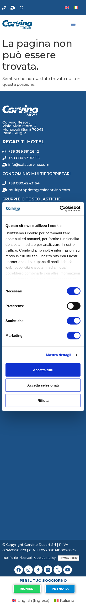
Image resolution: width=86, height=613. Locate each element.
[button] (73, 24)
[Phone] (4, 7)
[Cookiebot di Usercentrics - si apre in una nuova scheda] (61, 209)
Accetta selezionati (43, 385)
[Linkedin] (48, 569)
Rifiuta (43, 400)
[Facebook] (18, 569)
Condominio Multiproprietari (36, 174)
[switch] (74, 306)
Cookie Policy (45, 557)
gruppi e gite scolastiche (31, 199)
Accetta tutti (43, 370)
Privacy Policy (68, 557)
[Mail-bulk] (12, 7)
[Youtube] (67, 569)
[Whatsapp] (21, 7)
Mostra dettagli (58, 355)
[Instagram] (28, 569)
